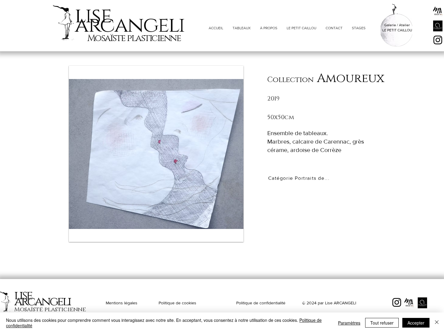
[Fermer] (436, 322)
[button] (156, 154)
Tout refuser (382, 323)
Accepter (415, 323)
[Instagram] (438, 40)
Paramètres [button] (349, 323)
